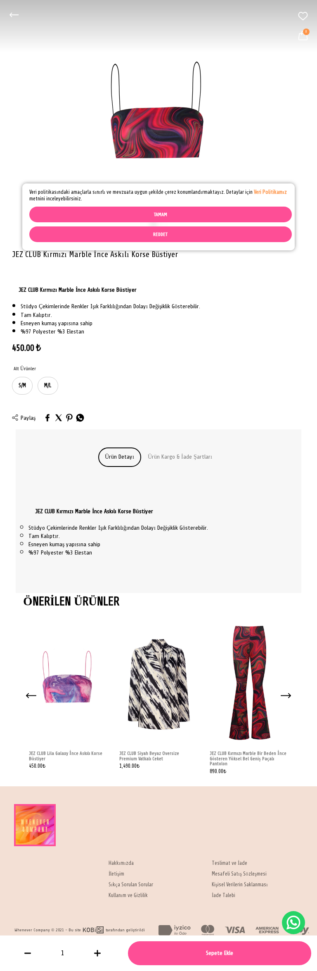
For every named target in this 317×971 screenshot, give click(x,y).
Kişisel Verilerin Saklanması (240, 884)
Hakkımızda (121, 863)
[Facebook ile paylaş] (47, 418)
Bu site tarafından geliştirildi (107, 929)
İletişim (116, 874)
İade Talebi (223, 895)
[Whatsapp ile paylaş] (80, 418)
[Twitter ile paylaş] (58, 418)
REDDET (160, 234)
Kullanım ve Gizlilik (128, 895)
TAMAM (160, 214)
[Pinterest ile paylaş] (69, 418)
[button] (285, 696)
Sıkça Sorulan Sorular (131, 884)
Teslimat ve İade (229, 863)
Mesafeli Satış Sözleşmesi (239, 874)
